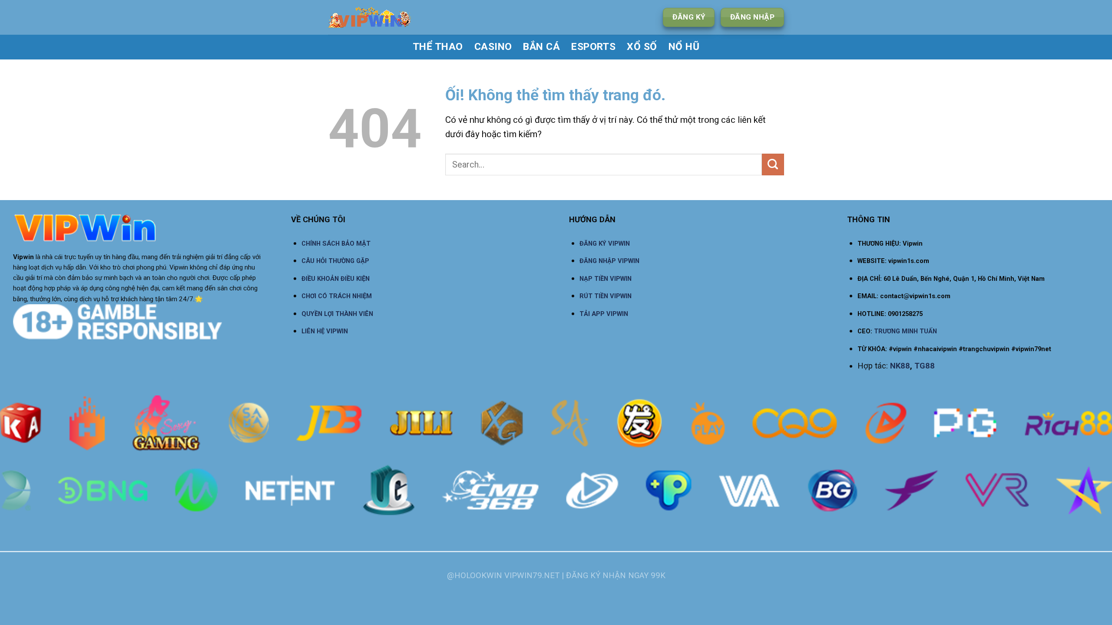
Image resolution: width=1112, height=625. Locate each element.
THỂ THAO (438, 47)
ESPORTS (593, 47)
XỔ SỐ (642, 47)
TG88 (924, 365)
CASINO (493, 47)
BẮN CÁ (541, 47)
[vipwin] (398, 17)
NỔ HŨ (684, 47)
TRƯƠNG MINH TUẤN (905, 331)
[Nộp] (773, 164)
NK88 (900, 365)
